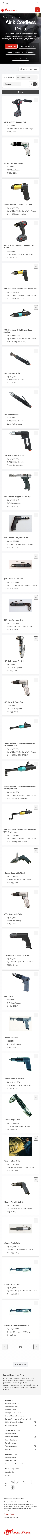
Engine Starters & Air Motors (15, 1416)
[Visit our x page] (24, 1482)
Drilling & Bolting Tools (13, 1413)
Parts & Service (10, 1443)
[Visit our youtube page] (13, 1482)
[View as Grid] (35, 84)
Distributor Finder (11, 1461)
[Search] (18, 77)
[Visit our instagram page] (18, 1482)
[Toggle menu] (36, 100)
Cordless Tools (10, 1410)
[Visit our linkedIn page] (13, 1487)
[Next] (36, 1347)
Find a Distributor (11, 1440)
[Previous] (5, 1347)
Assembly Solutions (12, 1403)
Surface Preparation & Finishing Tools (18, 1419)
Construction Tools (11, 1406)
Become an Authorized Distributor (17, 1464)
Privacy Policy (9, 1514)
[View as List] (31, 84)
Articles (7, 1475)
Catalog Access (10, 1434)
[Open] (37, 9)
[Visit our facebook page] (30, 1482)
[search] (37, 3)
